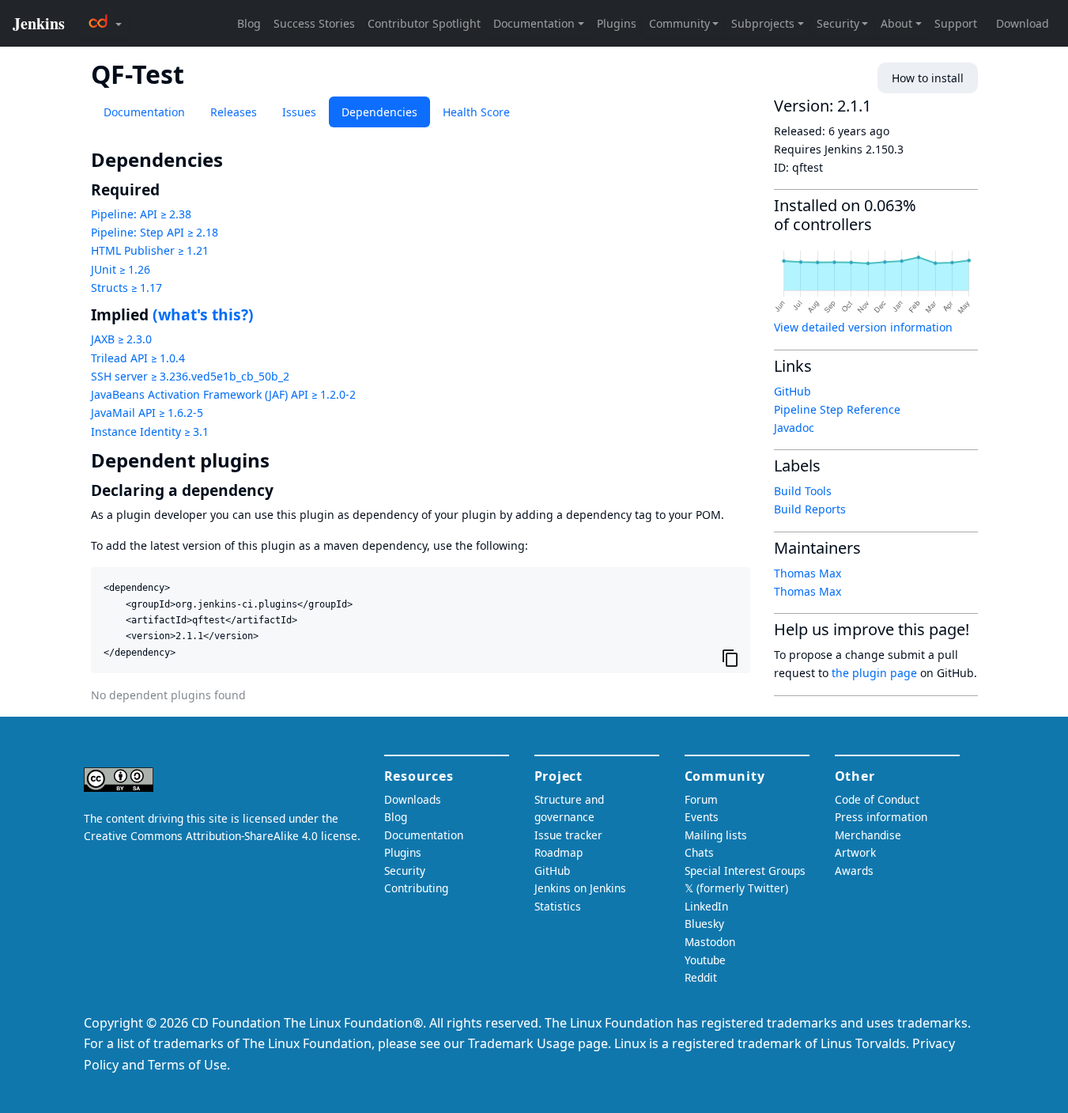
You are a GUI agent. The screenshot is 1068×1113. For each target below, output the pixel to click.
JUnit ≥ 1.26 (120, 269)
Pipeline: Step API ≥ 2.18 (154, 232)
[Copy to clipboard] (730, 657)
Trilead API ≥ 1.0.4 (138, 357)
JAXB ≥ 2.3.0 (121, 338)
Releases (233, 111)
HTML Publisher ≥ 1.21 (150, 250)
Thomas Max (807, 573)
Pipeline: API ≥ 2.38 (141, 213)
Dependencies (379, 111)
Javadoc (794, 427)
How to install (928, 77)
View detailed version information (863, 327)
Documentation (144, 111)
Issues (299, 111)
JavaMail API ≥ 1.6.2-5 (147, 412)
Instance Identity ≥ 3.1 (150, 431)
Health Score (476, 111)
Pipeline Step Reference (837, 409)
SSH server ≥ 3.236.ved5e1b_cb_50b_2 (190, 376)
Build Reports (810, 509)
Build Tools (803, 490)
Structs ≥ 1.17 (126, 287)
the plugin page (874, 672)
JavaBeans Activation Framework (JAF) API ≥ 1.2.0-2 (223, 394)
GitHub (792, 391)
